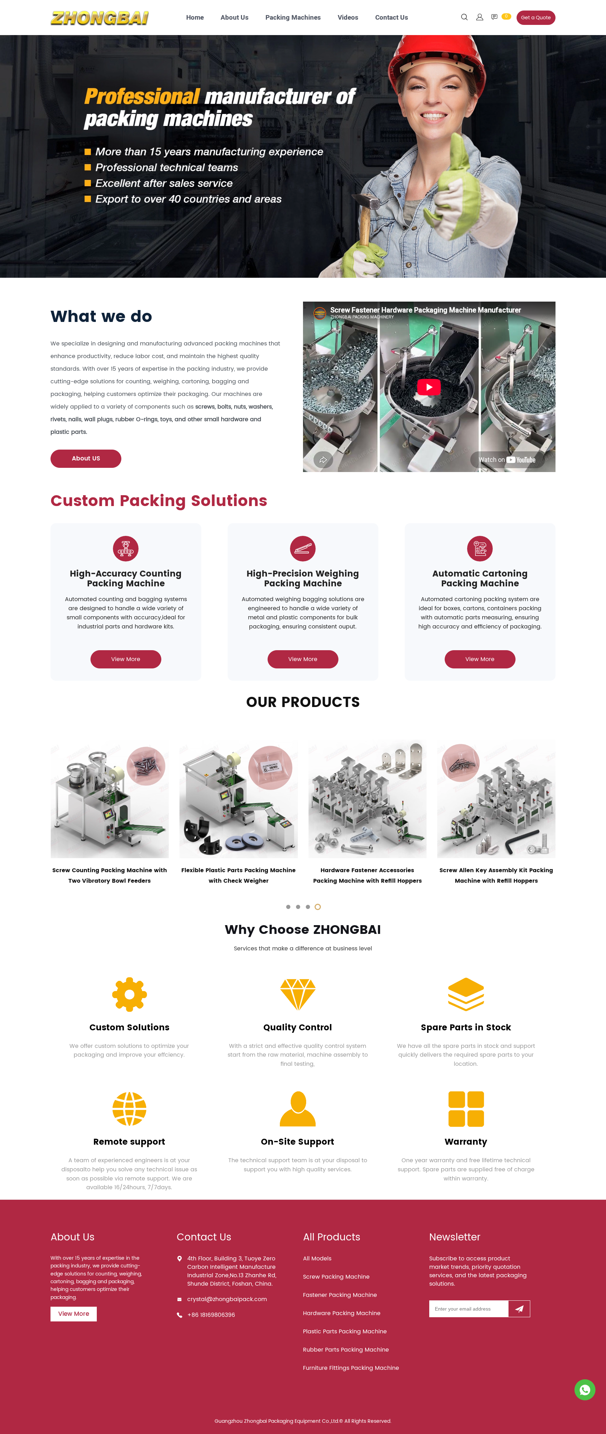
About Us (235, 17)
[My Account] (479, 17)
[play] (429, 387)
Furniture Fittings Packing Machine (351, 1368)
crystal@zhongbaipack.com (227, 1299)
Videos (348, 17)
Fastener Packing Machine (340, 1295)
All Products (332, 1238)
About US (86, 459)
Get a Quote (536, 18)
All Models (317, 1258)
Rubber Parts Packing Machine (346, 1349)
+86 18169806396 (211, 1315)
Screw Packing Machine (336, 1276)
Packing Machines (293, 17)
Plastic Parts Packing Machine (345, 1331)
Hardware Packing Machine (342, 1313)
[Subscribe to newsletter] (519, 1308)
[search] (464, 18)
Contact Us (391, 17)
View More (125, 659)
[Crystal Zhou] (584, 1389)
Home (195, 17)
